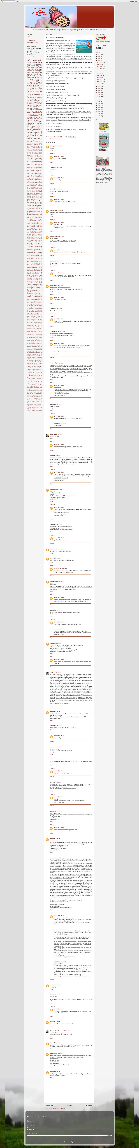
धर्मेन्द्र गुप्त (40, 340)
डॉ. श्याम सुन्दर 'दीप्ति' (34, 153)
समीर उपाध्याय (40, 383)
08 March (66, 1030)
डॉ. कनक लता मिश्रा (30, 329)
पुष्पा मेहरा (35, 267)
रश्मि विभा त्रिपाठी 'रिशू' (37, 112)
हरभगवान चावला (37, 149)
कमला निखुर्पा (39, 131)
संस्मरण (37, 72)
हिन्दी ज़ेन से (39, 108)
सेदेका (41, 410)
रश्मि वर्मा (39, 363)
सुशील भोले (38, 290)
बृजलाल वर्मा (33, 173)
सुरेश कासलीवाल (53, 1053)
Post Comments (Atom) (59, 1108)
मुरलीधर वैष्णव (35, 231)
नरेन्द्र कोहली (36, 342)
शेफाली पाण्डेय (39, 378)
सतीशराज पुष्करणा (30, 287)
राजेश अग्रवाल (38, 364)
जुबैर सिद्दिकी (33, 252)
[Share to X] (72, 137)
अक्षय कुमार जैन (39, 299)
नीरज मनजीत (33, 226)
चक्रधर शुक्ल (34, 194)
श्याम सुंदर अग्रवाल (35, 407)
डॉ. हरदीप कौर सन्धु (33, 339)
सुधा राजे (28, 386)
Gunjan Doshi (53, 210)
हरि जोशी (39, 191)
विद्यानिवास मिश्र (30, 179)
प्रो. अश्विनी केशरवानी (31, 96)
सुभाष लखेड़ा (38, 289)
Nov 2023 (100, 62)
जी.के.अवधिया (36, 181)
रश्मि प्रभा (32, 176)
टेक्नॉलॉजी (37, 132)
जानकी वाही (29, 325)
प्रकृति (31, 82)
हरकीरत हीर (29, 296)
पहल (29, 398)
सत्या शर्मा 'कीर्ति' (30, 164)
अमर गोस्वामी (29, 244)
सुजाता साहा (29, 191)
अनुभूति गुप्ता (39, 302)
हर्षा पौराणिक (40, 390)
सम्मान (41, 207)
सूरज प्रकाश (32, 99)
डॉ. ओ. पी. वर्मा (34, 197)
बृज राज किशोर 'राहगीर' (35, 354)
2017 (99, 97)
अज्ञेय (31, 167)
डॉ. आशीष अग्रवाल (37, 328)
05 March (61, 156)
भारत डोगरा (29, 100)
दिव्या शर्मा (40, 261)
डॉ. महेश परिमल (38, 90)
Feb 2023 (100, 81)
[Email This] (69, 137)
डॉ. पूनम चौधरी (39, 182)
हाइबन (37, 143)
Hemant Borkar (54, 285)
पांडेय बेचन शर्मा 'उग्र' (35, 345)
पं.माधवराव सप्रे (32, 343)
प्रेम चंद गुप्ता (53, 672)
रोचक (31, 76)
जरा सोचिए (32, 170)
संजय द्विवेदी (35, 284)
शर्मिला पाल (29, 282)
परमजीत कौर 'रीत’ (34, 202)
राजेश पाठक (38, 188)
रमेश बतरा (36, 276)
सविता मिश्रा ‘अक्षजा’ (34, 238)
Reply (51, 150)
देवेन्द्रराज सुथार (33, 340)
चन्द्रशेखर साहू (29, 322)
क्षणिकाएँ (40, 105)
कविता (40, 60)
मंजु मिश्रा (35, 229)
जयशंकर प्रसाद (31, 323)
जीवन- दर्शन (52, 139)
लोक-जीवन (35, 279)
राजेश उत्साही (29, 366)
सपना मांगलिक (33, 383)
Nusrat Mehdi (53, 434)
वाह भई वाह (38, 190)
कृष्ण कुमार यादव (38, 114)
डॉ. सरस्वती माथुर (34, 261)
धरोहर (31, 79)
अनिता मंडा (36, 167)
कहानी (37, 71)
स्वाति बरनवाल (30, 390)
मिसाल (33, 175)
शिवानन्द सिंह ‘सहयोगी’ (37, 282)
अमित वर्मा (34, 304)
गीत (30, 90)
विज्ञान (31, 91)
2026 (99, 54)
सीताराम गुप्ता (29, 149)
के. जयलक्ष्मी (35, 213)
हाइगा (29, 411)
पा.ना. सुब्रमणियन (34, 398)
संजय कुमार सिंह (36, 381)
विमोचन (39, 404)
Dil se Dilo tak (53, 549)
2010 (99, 111)
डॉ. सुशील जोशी (35, 225)
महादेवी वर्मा (34, 203)
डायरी (28, 134)
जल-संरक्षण (40, 93)
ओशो (36, 248)
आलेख (29, 60)
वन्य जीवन (37, 100)
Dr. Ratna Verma (31, 40)
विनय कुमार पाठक (30, 234)
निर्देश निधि (37, 117)
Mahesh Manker (54, 236)
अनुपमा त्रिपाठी (37, 243)
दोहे (30, 94)
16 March (60, 1053)
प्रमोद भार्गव (30, 77)
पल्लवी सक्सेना (39, 226)
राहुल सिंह (32, 158)
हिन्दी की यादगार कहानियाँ (32, 122)
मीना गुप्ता (39, 358)
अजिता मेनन (33, 302)
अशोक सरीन (31, 308)
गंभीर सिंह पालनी (37, 249)
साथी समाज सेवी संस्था (35, 410)
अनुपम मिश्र (39, 97)
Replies (53, 153)
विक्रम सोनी (38, 205)
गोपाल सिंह (39, 319)
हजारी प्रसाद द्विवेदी (37, 295)
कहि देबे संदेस (29, 211)
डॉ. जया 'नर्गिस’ (33, 331)
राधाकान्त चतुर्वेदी (36, 366)
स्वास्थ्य (37, 76)
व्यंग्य (41, 66)
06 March (66, 352)
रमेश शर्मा (39, 203)
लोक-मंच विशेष (30, 131)
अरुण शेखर (35, 244)
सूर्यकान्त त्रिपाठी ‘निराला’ (35, 240)
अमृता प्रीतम (31, 305)
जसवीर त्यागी (38, 323)
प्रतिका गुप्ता (34, 348)
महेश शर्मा (39, 357)
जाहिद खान (29, 181)
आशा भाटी (37, 246)
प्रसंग (28, 270)
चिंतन (31, 132)
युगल (34, 361)
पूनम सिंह (40, 267)
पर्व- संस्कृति (39, 74)
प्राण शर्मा (39, 228)
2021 (99, 88)
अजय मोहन (37, 301)
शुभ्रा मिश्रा (29, 284)
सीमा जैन (34, 384)
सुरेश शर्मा (32, 389)
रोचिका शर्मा (35, 370)
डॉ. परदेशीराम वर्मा (34, 106)
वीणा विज (40, 279)
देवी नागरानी (36, 140)
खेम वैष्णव (36, 317)
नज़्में (36, 396)
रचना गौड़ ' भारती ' (39, 187)
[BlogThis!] (70, 137)
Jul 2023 (99, 71)
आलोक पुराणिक (35, 310)
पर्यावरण (40, 67)
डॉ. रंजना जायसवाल (30, 258)
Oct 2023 (99, 64)
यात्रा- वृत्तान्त (39, 91)
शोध (36, 82)
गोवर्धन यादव (39, 109)
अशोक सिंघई (31, 246)
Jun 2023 (99, 73)
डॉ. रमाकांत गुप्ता (39, 258)
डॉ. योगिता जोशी (38, 257)
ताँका (30, 184)
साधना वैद (30, 384)
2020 (99, 90)
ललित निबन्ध (30, 118)
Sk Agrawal (53, 643)
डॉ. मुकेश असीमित (32, 222)
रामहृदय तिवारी (35, 278)
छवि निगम (35, 322)
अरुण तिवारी (29, 307)
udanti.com (31, 1129)
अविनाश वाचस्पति (34, 169)
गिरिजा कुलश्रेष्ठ (33, 319)
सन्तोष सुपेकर (38, 287)
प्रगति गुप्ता (36, 155)
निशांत (41, 81)
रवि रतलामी (33, 363)
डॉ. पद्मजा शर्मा (33, 199)
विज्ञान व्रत (39, 232)
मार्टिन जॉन (34, 358)
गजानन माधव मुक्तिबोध (31, 251)
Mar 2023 (100, 79)
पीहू (38, 346)
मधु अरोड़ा (33, 357)
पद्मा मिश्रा (33, 264)
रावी (40, 369)
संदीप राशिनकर (35, 237)
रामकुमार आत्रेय (37, 367)
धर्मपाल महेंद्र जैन (37, 395)
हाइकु (38, 79)
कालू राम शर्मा (36, 211)
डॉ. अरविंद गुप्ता (38, 326)
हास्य (41, 88)
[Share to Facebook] (73, 137)
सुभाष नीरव (37, 138)
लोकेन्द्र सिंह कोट (31, 372)
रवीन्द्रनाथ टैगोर (36, 137)
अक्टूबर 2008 (103, 147)
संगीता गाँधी (30, 381)
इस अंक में (39, 64)
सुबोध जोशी (36, 387)
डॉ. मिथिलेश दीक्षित (30, 334)
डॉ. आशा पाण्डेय (39, 159)
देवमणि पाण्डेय (29, 140)
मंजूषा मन (28, 175)
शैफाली (29, 407)
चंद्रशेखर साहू (29, 320)
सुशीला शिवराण (30, 292)
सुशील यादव (38, 158)
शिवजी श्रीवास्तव (53, 146)
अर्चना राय (29, 159)
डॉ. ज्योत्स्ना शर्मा (33, 125)
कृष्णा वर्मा (36, 128)
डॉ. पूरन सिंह (39, 333)
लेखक (38, 118)
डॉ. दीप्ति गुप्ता (40, 331)
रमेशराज (33, 162)
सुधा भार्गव (31, 143)
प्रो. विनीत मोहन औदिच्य (34, 272)
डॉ (38, 252)
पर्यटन (33, 126)
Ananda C (52, 985)
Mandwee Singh (54, 581)
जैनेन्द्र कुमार (34, 325)
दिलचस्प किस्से (29, 395)
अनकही (33, 66)
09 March (63, 929)
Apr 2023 (99, 77)
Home (69, 1105)
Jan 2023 (99, 83)
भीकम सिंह (39, 173)
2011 (99, 109)
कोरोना (41, 96)
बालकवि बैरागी (34, 351)
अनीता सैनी (38, 208)
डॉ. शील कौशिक (31, 161)
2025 (99, 56)
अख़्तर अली (32, 109)
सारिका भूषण (31, 208)
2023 (99, 60)
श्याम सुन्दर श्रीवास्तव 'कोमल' (37, 380)
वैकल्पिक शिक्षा (29, 405)
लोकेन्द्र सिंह (29, 138)
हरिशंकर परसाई (35, 298)
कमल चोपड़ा (38, 210)
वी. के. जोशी (36, 375)
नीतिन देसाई (40, 396)
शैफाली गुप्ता (29, 380)
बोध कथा (29, 128)
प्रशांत (38, 399)
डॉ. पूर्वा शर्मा (40, 220)
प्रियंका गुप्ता (32, 97)
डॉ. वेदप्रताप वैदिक (32, 260)
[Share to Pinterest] (75, 137)
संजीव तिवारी (29, 120)
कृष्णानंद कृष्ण (39, 316)
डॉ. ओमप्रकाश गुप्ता (37, 393)
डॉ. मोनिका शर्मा (37, 334)
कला (39, 99)
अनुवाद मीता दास (31, 392)
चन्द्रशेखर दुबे (37, 320)
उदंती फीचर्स (39, 77)
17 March (57, 1071)
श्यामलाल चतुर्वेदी (35, 207)
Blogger (72, 1142)
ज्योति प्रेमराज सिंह (31, 326)
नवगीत (31, 114)
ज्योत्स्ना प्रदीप (34, 152)
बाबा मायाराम (37, 146)
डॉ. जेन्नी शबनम (30, 103)
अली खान (40, 244)
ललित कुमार (40, 370)
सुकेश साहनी (37, 94)
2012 (99, 107)
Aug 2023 (100, 68)
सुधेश (33, 386)
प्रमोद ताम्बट (38, 269)
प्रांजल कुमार (33, 270)
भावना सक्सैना (39, 103)
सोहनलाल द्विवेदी (30, 293)
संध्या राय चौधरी (35, 408)
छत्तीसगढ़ (38, 102)
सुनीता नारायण (29, 387)
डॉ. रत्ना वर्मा (30, 64)
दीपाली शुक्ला (35, 184)
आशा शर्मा (40, 310)
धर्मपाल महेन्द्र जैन (30, 396)
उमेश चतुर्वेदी (31, 311)
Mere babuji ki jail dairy (33, 42)
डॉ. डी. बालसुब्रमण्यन (37, 87)
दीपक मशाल (31, 263)
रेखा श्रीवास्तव (29, 370)
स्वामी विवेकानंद (30, 241)
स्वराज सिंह (38, 293)
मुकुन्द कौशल (29, 360)
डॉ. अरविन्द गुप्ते (29, 328)
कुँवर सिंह (36, 314)
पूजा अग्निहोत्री (33, 399)
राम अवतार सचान (30, 190)
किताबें (28, 72)
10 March (63, 961)
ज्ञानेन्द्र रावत (40, 325)
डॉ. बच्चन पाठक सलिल (35, 255)
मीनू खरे (30, 231)
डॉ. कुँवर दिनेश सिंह (37, 134)
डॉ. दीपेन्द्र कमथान (32, 220)
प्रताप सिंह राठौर (38, 172)
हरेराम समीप (33, 299)
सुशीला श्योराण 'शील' (39, 389)
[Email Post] (66, 136)
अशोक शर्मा (40, 307)
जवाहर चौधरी (39, 123)
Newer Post (50, 1105)
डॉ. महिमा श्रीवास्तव (34, 200)
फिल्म (28, 173)
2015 (99, 101)
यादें (34, 83)
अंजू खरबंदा (29, 150)
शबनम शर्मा (29, 207)
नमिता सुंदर (30, 342)
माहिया (37, 161)
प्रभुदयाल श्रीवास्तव (32, 228)
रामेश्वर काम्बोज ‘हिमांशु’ (32, 81)
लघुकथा (34, 62)
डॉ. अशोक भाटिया (35, 196)
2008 (99, 116)
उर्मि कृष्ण (36, 311)
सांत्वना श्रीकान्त (38, 164)
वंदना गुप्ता (37, 372)
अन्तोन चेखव (29, 304)
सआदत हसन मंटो (38, 141)
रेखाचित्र (32, 232)
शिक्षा (34, 108)
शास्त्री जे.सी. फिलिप (31, 378)
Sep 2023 (100, 66)
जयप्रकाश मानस (30, 216)
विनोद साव (35, 85)
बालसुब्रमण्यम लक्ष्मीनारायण (34, 352)
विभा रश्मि (30, 375)
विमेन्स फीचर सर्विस (36, 147)
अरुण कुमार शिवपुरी (37, 305)
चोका (34, 159)
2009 (99, 113)
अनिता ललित (29, 193)
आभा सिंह (29, 310)
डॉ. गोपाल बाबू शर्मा (38, 219)
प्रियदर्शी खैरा (39, 270)
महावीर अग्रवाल (35, 275)
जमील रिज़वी (40, 322)
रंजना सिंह (37, 361)
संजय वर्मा (40, 284)
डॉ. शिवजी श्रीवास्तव (34, 115)
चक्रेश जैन (32, 214)
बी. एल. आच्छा (33, 156)
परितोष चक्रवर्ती (39, 264)
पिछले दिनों (34, 346)
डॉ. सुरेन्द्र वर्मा (34, 337)
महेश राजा (40, 229)
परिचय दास (39, 343)
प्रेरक (32, 67)
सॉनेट (34, 191)
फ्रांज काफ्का (37, 273)
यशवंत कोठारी (37, 129)
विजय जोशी (58, 139)
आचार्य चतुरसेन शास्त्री (38, 308)
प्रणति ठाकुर (31, 269)
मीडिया (39, 185)
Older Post (88, 1105)
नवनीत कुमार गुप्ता (37, 144)
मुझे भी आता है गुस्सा (30, 187)
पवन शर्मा (28, 345)
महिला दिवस (32, 105)
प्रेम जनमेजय (33, 185)
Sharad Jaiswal (54, 489)
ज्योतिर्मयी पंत (38, 170)
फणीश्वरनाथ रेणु (30, 273)
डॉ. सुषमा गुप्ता (33, 135)
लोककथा (28, 147)
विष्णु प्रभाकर (38, 234)
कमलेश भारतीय (30, 314)
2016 (99, 99)
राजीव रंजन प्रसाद (30, 364)
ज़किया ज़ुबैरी (29, 393)
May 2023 (100, 75)
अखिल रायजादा (30, 301)
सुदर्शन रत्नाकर (30, 102)
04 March (60, 146)
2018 (99, 94)
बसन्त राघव (29, 229)
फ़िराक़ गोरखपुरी (36, 349)
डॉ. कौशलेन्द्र (36, 217)
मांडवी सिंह (28, 358)
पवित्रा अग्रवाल (32, 266)
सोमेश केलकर (37, 292)
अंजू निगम (36, 241)
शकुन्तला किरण (31, 281)
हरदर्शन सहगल (35, 296)
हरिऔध (35, 390)
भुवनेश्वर (37, 355)
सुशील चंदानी (36, 166)
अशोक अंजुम (35, 307)
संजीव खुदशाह (31, 285)
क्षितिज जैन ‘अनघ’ (30, 317)
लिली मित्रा (39, 162)
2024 (99, 58)
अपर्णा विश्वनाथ (35, 150)
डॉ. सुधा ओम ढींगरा (35, 223)
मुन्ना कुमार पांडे (35, 360)
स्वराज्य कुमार (29, 295)
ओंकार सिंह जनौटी (34, 313)
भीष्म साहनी (32, 355)
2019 (99, 92)
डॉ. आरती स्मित (33, 111)
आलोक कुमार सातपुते (31, 210)
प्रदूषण (28, 108)
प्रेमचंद (38, 126)
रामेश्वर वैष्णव (35, 369)
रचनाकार (37, 175)
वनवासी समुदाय (33, 404)
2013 (99, 105)
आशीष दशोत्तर (36, 193)
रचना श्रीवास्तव (31, 188)
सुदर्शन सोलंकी (38, 179)
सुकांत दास (39, 384)
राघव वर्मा (38, 401)
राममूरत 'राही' (29, 369)
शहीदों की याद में (39, 405)
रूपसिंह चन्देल (35, 402)
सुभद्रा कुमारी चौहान (30, 289)
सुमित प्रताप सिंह (30, 290)
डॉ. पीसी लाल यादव (32, 333)
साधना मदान (29, 166)
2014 (99, 103)
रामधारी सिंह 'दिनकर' (30, 205)
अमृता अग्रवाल (39, 304)
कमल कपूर (40, 313)
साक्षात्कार (37, 120)
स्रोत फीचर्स (34, 69)
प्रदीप (38, 348)
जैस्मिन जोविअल (38, 216)
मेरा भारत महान (32, 401)
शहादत (34, 405)
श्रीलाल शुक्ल (35, 235)
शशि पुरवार (29, 235)
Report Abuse (31, 1113)
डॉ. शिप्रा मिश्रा (30, 172)
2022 (99, 86)
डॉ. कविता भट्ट (33, 88)
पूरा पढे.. (106, 182)
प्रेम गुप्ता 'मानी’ (30, 146)
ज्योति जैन (29, 217)
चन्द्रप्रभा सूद (38, 214)
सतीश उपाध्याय (38, 285)
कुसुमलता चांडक (32, 316)
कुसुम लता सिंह (38, 392)
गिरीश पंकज (32, 93)
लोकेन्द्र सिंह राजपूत (37, 178)
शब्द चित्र (38, 281)
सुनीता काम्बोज (38, 386)
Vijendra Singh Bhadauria (57, 1030)
